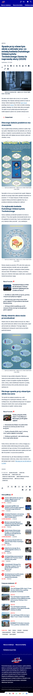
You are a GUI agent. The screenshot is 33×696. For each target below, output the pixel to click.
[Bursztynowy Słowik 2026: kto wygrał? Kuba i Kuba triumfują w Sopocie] (28, 541)
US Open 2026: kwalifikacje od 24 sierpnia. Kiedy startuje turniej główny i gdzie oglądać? (15, 308)
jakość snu (21, 472)
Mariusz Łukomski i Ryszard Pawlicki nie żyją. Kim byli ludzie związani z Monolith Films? (14, 523)
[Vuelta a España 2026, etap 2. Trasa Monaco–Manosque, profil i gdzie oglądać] (7, 418)
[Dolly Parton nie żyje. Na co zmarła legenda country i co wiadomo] (28, 549)
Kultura (4, 502)
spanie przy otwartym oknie (8, 476)
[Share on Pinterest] (11, 65)
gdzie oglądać (13, 634)
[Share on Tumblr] (19, 65)
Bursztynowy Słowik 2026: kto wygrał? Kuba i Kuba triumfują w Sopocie (14, 541)
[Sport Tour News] (3, 2)
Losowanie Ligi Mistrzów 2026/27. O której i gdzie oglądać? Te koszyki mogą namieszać (14, 507)
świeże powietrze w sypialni (23, 476)
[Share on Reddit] (22, 65)
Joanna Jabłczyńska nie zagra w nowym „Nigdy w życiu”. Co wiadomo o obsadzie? (14, 499)
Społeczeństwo (20, 632)
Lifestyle (3, 43)
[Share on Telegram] (25, 65)
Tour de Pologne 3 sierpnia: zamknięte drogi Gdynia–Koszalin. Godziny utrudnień (20, 608)
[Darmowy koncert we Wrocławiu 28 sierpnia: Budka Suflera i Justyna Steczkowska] (28, 575)
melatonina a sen (6, 474)
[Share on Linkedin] (16, 65)
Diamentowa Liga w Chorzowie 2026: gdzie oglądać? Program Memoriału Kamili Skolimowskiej (15, 301)
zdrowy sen (5, 480)
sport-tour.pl (24, 103)
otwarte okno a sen (16, 474)
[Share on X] (8, 65)
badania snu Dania (13, 472)
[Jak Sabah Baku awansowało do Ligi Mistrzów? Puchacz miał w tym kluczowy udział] (28, 557)
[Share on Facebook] (5, 65)
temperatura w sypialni (7, 478)
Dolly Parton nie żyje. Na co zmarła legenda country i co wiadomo (13, 549)
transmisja (25, 630)
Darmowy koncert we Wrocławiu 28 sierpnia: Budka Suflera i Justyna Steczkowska (14, 575)
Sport (3, 510)
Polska (13, 632)
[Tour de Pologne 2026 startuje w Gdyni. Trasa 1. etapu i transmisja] (6, 615)
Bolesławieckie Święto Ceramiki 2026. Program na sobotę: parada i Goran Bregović (15, 426)
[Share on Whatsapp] (13, 65)
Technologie (5, 634)
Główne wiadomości (6, 519)
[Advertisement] (16, 24)
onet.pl (12, 105)
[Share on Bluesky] (29, 486)
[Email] (28, 65)
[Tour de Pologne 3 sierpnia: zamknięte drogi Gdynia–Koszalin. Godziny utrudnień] (6, 607)
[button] (21, 1)
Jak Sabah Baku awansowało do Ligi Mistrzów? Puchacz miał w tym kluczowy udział (14, 558)
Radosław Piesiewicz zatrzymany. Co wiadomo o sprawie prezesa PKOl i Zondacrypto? (14, 515)
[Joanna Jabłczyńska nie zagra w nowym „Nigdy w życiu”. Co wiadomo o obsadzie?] (28, 499)
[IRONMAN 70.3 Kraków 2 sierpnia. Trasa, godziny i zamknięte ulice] (6, 623)
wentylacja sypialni (19, 478)
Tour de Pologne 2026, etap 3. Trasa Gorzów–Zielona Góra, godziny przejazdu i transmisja (20, 590)
